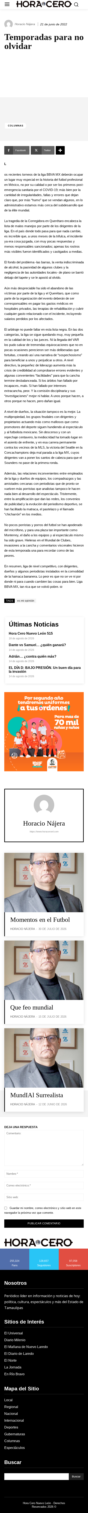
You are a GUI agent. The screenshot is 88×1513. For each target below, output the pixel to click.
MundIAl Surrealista (36, 1095)
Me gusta (14, 1250)
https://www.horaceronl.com (44, 831)
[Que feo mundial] (44, 970)
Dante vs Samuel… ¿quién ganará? (37, 645)
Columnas (15, 125)
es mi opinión (25, 600)
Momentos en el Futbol (40, 919)
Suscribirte (73, 1250)
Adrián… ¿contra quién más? (32, 656)
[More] (60, 150)
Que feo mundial (31, 1007)
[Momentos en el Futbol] (44, 882)
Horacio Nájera (25, 24)
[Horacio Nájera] (9, 24)
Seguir (44, 1250)
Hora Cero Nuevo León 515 (31, 633)
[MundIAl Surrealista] (44, 1058)
